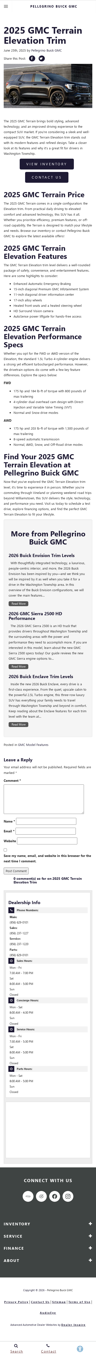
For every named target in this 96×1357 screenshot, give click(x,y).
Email (9, 831)
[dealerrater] (41, 1196)
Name (9, 821)
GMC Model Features (33, 744)
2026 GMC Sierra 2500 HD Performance (35, 615)
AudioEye (48, 1312)
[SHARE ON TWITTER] (42, 58)
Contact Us (47, 177)
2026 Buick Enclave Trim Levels (41, 676)
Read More (19, 603)
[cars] (28, 1196)
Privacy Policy (16, 1301)
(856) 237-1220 (19, 944)
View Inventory (46, 164)
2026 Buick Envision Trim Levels (42, 555)
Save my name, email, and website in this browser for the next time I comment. (47, 858)
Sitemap (59, 1301)
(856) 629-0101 (19, 922)
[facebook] (54, 1196)
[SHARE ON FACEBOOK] (32, 58)
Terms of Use (79, 1301)
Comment (12, 780)
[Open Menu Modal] (6, 6)
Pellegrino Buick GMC (46, 50)
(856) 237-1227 (19, 933)
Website (10, 841)
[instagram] (68, 1196)
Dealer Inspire (73, 1324)
